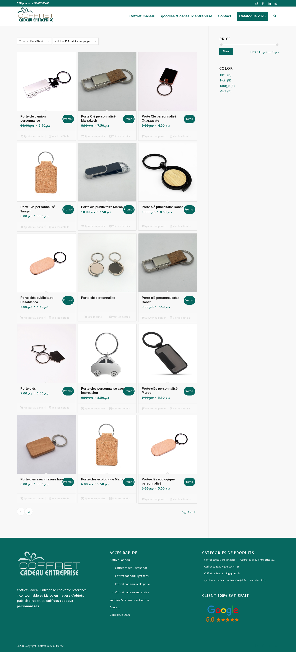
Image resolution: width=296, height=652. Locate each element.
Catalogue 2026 (120, 615)
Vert (223, 91)
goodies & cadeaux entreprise (130, 600)
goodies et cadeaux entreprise (225, 580)
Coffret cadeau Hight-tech (132, 576)
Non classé (257, 580)
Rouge (225, 85)
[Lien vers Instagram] (256, 3)
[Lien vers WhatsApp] (276, 3)
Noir (223, 80)
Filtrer (226, 51)
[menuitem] (142, 16)
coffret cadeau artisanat (131, 568)
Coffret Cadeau (120, 560)
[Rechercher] (275, 16)
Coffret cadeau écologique (132, 584)
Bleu (223, 75)
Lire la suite (94, 316)
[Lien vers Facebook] (263, 3)
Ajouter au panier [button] (34, 136)
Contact (115, 607)
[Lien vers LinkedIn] (269, 3)
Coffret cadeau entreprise (132, 592)
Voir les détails (60, 136)
